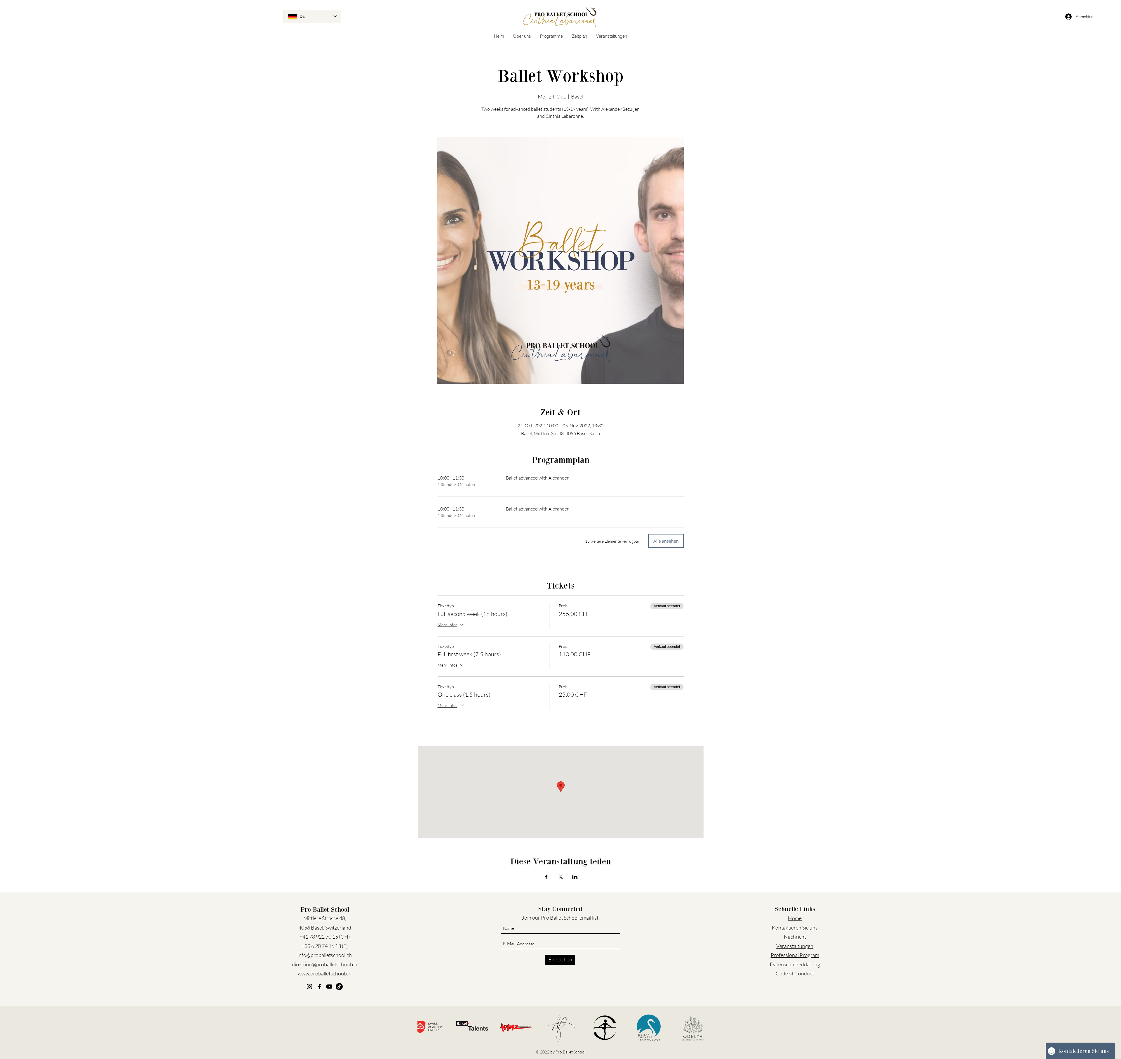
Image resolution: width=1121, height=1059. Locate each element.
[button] (522, 36)
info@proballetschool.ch (324, 955)
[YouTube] (329, 986)
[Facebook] (319, 986)
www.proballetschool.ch (324, 973)
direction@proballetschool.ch (324, 964)
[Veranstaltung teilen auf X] (560, 877)
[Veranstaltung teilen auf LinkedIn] (575, 877)
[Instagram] (309, 986)
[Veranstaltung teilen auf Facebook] (546, 877)
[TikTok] (339, 986)
